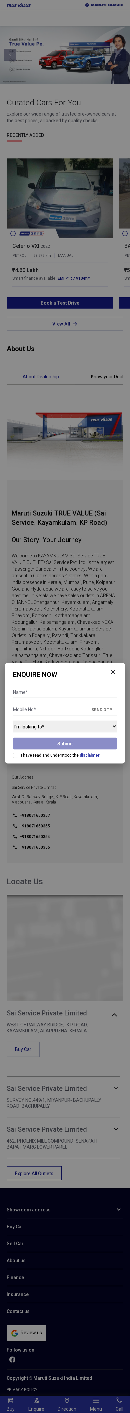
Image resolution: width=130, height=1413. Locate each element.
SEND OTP (101, 709)
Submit (65, 743)
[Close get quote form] (113, 672)
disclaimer (90, 755)
